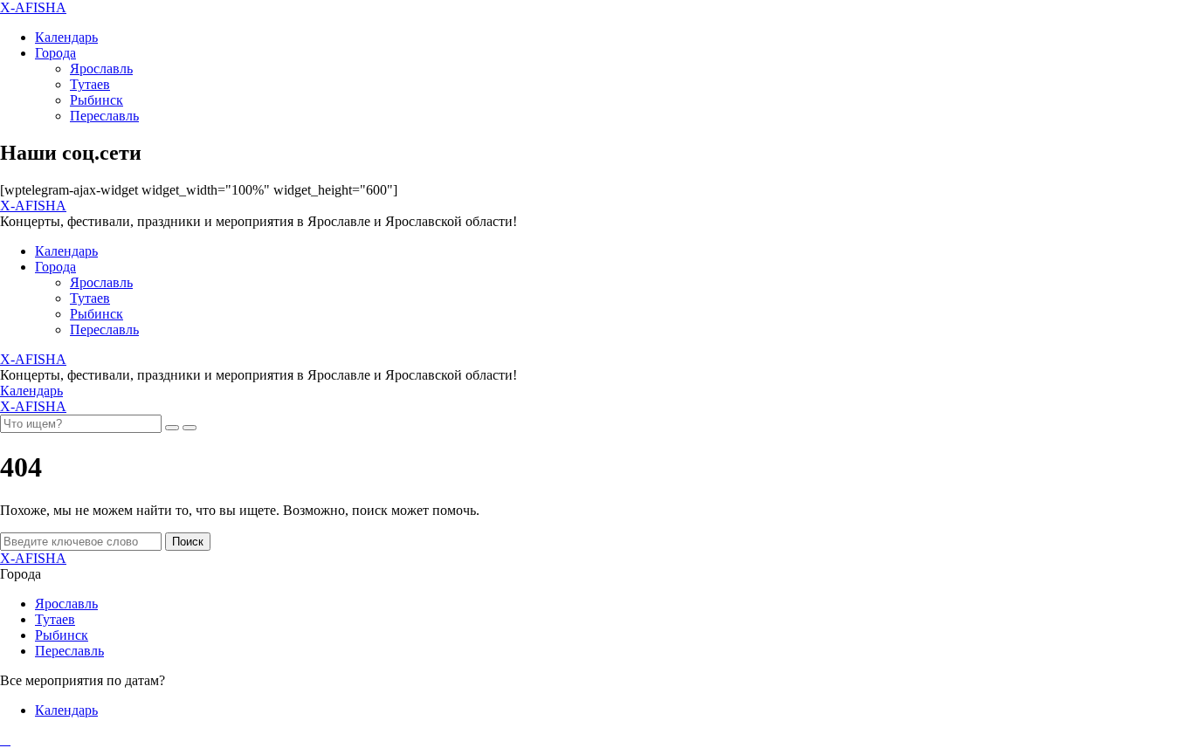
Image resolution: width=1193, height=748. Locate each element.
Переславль (104, 115)
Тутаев (90, 84)
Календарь (66, 37)
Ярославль (101, 68)
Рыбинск (96, 100)
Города (55, 52)
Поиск (187, 541)
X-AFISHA (33, 7)
